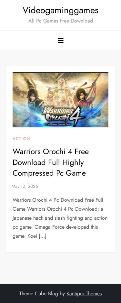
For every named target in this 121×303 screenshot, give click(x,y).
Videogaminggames (60, 10)
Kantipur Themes (84, 293)
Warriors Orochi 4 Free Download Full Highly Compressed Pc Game (51, 162)
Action (21, 139)
